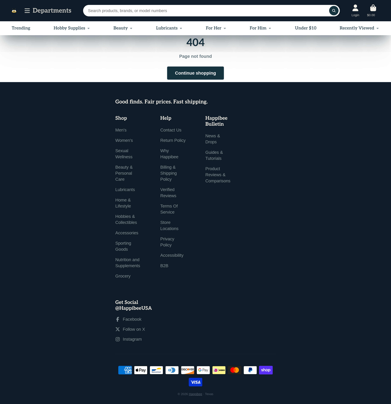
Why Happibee (169, 153)
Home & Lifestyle (123, 203)
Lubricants (167, 28)
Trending (21, 28)
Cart (373, 11)
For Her (213, 28)
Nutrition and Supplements (127, 262)
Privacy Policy (167, 241)
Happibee (195, 394)
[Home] (14, 10)
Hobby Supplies (69, 28)
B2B (164, 265)
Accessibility (171, 255)
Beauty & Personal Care (124, 173)
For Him (258, 28)
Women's (124, 140)
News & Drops (212, 138)
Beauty (120, 28)
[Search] (334, 10)
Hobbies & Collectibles (126, 219)
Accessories (126, 232)
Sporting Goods (123, 246)
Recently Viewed (357, 28)
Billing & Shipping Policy (168, 173)
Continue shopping (195, 73)
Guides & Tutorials (214, 155)
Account (355, 11)
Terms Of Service (169, 209)
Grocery (123, 276)
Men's (121, 130)
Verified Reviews (168, 192)
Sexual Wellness (123, 153)
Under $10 (305, 28)
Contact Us (170, 130)
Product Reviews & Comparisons (217, 174)
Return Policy (173, 140)
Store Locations (169, 225)
